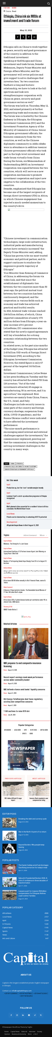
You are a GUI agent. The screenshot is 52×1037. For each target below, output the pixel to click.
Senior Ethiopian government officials (19, 469)
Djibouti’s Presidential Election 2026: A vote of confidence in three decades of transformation (33, 880)
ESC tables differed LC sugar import (13, 799)
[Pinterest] (28, 37)
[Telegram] (29, 1015)
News (14, 8)
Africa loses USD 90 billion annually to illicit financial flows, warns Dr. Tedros (25, 582)
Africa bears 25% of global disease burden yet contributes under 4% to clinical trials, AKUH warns (25, 601)
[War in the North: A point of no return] (9, 836)
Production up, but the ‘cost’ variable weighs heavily (25, 488)
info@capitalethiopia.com (22, 991)
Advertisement (30, 535)
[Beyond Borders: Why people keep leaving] (9, 849)
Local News (11, 514)
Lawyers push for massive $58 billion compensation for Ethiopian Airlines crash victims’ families (32, 893)
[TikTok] (35, 1015)
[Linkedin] (23, 1015)
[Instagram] (17, 1015)
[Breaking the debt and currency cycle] (9, 823)
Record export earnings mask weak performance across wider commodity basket (23, 678)
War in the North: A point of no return (32, 832)
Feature (7, 8)
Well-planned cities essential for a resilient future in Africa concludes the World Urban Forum (27, 507)
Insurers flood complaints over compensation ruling (39, 799)
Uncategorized (12, 522)
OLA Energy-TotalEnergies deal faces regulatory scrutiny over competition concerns (23, 700)
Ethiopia (20, 463)
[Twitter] (23, 37)
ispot (8, 484)
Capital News (8, 541)
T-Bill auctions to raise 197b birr (17, 711)
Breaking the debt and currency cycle (33, 819)
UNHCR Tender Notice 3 (10, 610)
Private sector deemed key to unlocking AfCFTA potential (27, 517)
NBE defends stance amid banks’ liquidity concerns (24, 689)
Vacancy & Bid (8, 606)
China (13, 463)
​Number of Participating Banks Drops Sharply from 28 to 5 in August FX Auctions (25, 562)
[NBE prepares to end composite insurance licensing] (26, 643)
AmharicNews (8, 568)
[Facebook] (17, 37)
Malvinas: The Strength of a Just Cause (16, 544)
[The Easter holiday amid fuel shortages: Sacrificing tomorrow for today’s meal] (9, 869)
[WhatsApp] (34, 37)
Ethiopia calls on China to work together (20, 466)
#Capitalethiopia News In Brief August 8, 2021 (23, 525)
